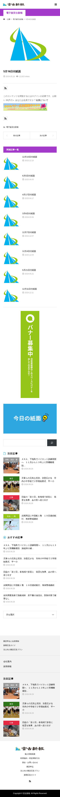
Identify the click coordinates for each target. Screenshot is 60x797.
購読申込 (30, 767)
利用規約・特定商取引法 (30, 758)
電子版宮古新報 (14, 13)
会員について (42, 100)
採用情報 (7, 666)
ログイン (10, 100)
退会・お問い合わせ (30, 762)
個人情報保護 (30, 754)
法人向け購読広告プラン (13, 650)
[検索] (52, 442)
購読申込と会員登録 (11, 641)
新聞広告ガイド (9, 645)
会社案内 (7, 661)
